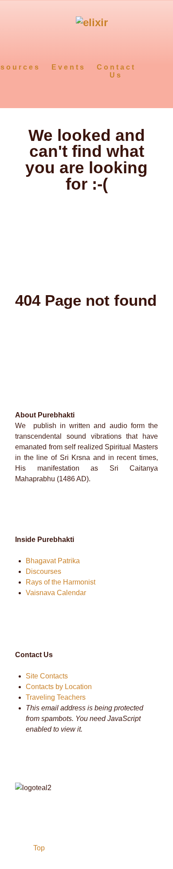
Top (38, 848)
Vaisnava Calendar (56, 592)
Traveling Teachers (56, 697)
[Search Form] (150, 66)
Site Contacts (47, 676)
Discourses (43, 571)
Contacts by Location (59, 686)
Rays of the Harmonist (60, 582)
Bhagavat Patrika (53, 561)
